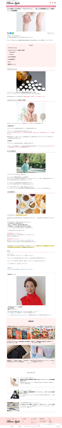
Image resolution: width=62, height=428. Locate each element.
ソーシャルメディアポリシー (35, 426)
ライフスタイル (51, 422)
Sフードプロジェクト (18, 315)
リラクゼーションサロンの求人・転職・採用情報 (43, 421)
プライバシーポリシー (27, 426)
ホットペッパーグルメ (34, 421)
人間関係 (50, 421)
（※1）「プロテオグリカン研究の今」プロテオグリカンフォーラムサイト (20, 269)
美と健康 (8, 6)
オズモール (32, 422)
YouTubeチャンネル (13, 312)
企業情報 (12, 426)
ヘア (22, 420)
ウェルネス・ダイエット (16, 6)
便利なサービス (26, 247)
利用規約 (20, 426)
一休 (31, 420)
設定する (58, 426)
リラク (23, 421)
